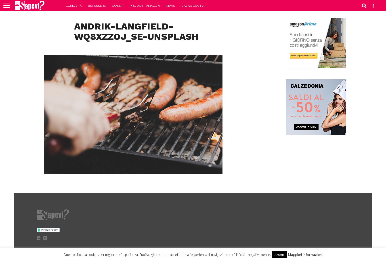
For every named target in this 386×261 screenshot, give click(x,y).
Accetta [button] (280, 255)
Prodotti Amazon (145, 5)
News (170, 5)
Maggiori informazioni (305, 255)
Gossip (118, 5)
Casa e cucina (192, 5)
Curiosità (74, 5)
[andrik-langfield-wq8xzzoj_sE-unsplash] (133, 173)
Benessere (97, 5)
